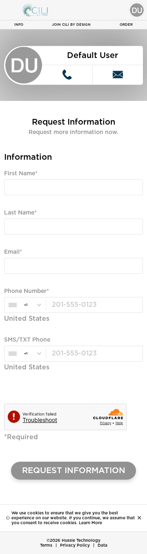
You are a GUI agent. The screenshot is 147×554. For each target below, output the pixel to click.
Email (12, 252)
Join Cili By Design (71, 25)
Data (102, 545)
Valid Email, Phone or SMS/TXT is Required (56, 281)
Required (15, 202)
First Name (19, 173)
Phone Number (25, 291)
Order (126, 25)
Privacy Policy (75, 545)
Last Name (19, 213)
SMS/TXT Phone (27, 340)
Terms (46, 545)
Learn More (90, 523)
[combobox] (24, 305)
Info (18, 25)
